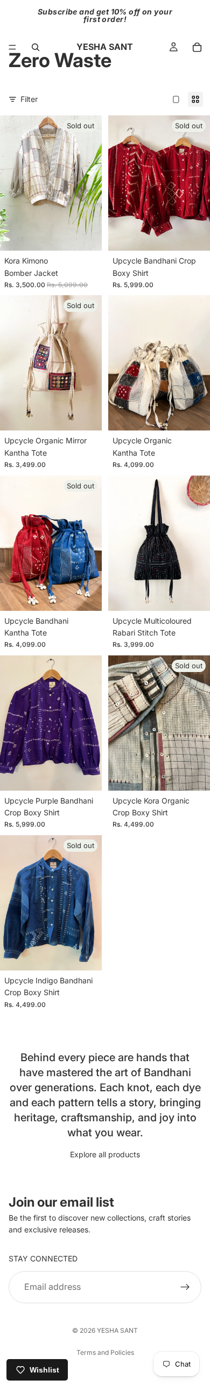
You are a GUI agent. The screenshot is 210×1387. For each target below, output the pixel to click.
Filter (29, 99)
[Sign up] (185, 1287)
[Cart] (197, 47)
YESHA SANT (117, 1330)
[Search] (35, 47)
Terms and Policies (105, 1352)
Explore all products (105, 1154)
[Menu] (12, 47)
